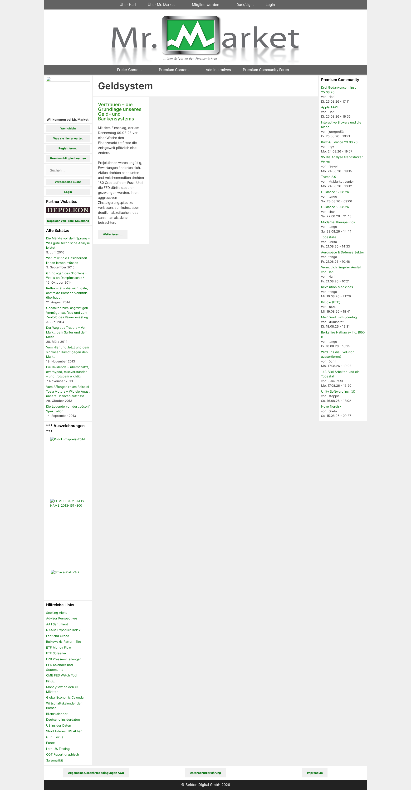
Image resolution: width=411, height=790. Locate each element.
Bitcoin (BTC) (330, 302)
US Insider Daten (58, 725)
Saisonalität (54, 760)
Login (270, 4)
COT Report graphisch (62, 754)
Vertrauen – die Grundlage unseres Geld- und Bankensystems (120, 112)
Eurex (50, 743)
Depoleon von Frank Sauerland (68, 221)
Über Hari (128, 4)
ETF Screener (56, 653)
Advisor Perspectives (62, 618)
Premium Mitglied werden (68, 158)
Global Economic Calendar (65, 697)
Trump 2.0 (328, 177)
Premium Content (174, 69)
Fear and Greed (57, 636)
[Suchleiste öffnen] (289, 5)
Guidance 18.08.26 (335, 207)
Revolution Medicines (337, 287)
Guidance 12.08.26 (335, 192)
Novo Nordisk (331, 406)
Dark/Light (245, 4)
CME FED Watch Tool (61, 675)
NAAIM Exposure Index (63, 630)
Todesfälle (328, 237)
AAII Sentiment (57, 624)
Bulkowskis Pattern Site (63, 641)
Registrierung (68, 148)
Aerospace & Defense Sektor (342, 252)
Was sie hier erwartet (68, 138)
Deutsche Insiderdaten (63, 719)
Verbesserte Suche (68, 182)
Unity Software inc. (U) (338, 391)
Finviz (50, 681)
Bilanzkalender (57, 714)
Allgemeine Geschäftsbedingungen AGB (96, 773)
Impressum (315, 773)
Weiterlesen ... (113, 234)
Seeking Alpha (56, 612)
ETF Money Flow (58, 647)
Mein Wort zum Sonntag (339, 317)
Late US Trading (58, 749)
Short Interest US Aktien (64, 731)
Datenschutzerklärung (205, 773)
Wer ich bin (68, 128)
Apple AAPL (329, 107)
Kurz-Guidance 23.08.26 (339, 142)
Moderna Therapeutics (338, 222)
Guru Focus (54, 737)
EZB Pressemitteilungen (64, 659)
